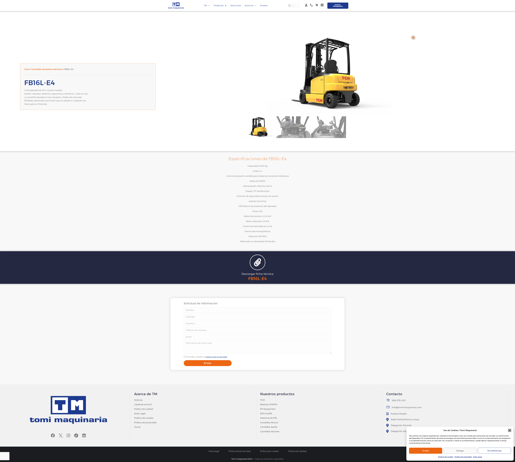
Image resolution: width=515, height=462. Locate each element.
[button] (509, 430)
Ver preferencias (494, 451)
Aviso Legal (477, 457)
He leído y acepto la (206, 357)
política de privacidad (216, 357)
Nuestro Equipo (399, 413)
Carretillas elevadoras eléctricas (46, 69)
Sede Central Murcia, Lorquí (405, 419)
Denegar (460, 451)
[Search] (289, 6)
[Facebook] (53, 435)
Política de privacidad (463, 457)
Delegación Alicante (401, 425)
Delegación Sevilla (400, 431)
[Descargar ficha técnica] (257, 262)
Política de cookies (445, 457)
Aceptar (425, 451)
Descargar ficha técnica (258, 273)
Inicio (27, 69)
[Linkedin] (84, 435)
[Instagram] (68, 435)
